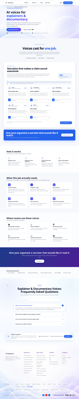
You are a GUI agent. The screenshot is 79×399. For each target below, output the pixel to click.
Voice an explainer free (65, 122)
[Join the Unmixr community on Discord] (72, 395)
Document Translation (41, 375)
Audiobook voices (27, 389)
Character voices (63, 389)
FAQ (50, 359)
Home (8, 6)
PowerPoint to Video (28, 362)
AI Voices (11, 6)
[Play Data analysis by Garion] (31, 117)
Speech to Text (39, 373)
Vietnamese (17, 386)
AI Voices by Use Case (41, 357)
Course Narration (27, 364)
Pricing (41, 2)
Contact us (64, 361)
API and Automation (53, 362)
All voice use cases (67, 272)
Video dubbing (58, 272)
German (49, 384)
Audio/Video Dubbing (41, 371)
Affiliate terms (29, 395)
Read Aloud (26, 372)
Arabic (54, 384)
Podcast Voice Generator (39, 366)
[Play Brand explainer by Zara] (9, 117)
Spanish (17, 384)
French (44, 384)
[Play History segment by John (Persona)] (53, 100)
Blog (50, 357)
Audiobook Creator (28, 370)
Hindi (22, 384)
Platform (27, 2)
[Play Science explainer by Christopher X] (31, 100)
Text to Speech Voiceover (39, 362)
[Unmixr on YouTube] (46, 395)
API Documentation (53, 364)
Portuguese (27, 384)
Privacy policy (16, 395)
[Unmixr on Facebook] (43, 395)
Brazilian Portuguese (36, 384)
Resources (35, 2)
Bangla (23, 386)
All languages (30, 386)
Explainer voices (45, 389)
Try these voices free (13, 29)
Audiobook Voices (21, 272)
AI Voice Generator (40, 355)
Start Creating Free (68, 2)
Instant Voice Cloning (41, 368)
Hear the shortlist (28, 29)
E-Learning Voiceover (28, 366)
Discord (63, 363)
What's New (47, 2)
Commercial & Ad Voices (33, 272)
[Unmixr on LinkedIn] (49, 395)
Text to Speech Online (41, 359)
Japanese (65, 384)
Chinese (59, 384)
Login (61, 2)
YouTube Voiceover (28, 359)
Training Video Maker (28, 357)
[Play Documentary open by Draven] (9, 100)
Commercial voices (54, 389)
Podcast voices (18, 389)
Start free (39, 261)
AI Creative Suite (27, 355)
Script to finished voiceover (46, 272)
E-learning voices (36, 389)
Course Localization (28, 368)
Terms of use (23, 395)
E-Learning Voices (11, 272)
